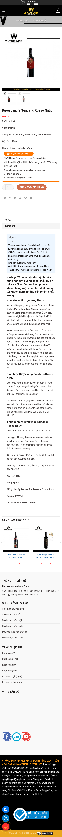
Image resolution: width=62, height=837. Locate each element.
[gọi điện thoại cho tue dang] (5, 826)
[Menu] (4, 10)
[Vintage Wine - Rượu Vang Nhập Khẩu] (31, 10)
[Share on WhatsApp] (4, 198)
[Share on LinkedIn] (30, 198)
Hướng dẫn (10, 226)
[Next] (60, 548)
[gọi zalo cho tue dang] (5, 818)
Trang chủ (22, 20)
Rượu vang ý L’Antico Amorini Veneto (16, 556)
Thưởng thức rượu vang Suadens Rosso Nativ (30, 270)
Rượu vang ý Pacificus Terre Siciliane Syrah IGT (46, 556)
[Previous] (2, 548)
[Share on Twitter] (15, 198)
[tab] (31, 220)
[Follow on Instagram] (16, 737)
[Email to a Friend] (20, 198)
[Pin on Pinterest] (25, 198)
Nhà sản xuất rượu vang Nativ (22, 263)
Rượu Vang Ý (39, 20)
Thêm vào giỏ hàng (32, 187)
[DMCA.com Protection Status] (45, 833)
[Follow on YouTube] (26, 737)
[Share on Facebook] (10, 198)
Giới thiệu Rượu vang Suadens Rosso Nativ (28, 266)
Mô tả (7, 220)
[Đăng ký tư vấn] (5, 809)
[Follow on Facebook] (7, 737)
